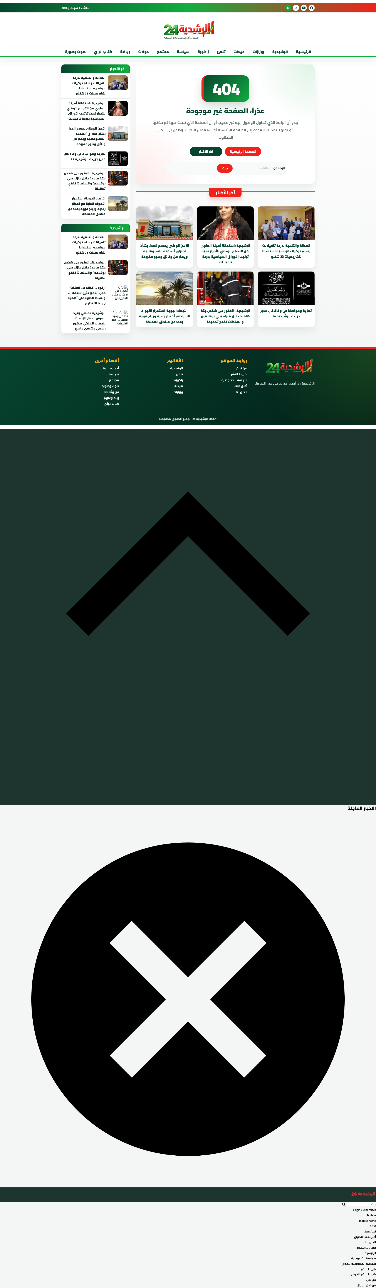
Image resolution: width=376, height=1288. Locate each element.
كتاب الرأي (103, 51)
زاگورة (203, 51)
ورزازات (258, 51)
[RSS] (296, 8)
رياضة (125, 51)
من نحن (241, 368)
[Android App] (288, 8)
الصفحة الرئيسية (243, 151)
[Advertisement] (319, 87)
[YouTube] (304, 8)
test (373, 1226)
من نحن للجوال (366, 1285)
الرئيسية (303, 51)
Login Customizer (364, 1209)
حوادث (143, 51)
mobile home (367, 1220)
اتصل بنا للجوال (366, 1247)
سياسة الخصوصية (234, 380)
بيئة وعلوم (111, 398)
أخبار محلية (111, 368)
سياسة (183, 51)
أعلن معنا (240, 386)
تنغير (221, 51)
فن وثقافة (111, 392)
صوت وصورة (75, 51)
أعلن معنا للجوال (365, 1236)
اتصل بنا (241, 392)
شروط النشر (239, 374)
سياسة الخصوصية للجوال (359, 1263)
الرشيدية (280, 51)
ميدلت (239, 51)
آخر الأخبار (206, 151)
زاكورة (178, 380)
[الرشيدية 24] (188, 1196)
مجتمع (163, 51)
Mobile (371, 1215)
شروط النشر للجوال (363, 1274)
